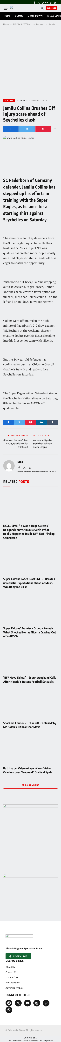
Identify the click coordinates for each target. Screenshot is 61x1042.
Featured (9, 100)
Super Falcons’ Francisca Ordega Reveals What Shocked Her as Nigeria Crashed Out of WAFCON (29, 632)
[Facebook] (9, 1003)
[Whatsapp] (9, 1009)
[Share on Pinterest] (43, 129)
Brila (22, 100)
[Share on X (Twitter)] (27, 129)
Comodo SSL (30, 1037)
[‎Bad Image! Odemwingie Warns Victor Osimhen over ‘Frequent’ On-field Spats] (30, 748)
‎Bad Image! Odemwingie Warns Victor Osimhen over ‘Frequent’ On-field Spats (28, 770)
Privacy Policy (13, 982)
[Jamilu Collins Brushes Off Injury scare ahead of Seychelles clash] (30, 154)
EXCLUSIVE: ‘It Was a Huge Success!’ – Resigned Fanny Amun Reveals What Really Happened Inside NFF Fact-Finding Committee (28, 531)
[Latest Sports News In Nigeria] (13, 8)
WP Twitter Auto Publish (18, 1040)
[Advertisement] (30, 61)
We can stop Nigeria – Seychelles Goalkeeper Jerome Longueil (42, 443)
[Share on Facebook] (11, 129)
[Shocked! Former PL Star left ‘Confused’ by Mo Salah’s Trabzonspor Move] (30, 703)
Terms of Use (12, 977)
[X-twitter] (18, 1003)
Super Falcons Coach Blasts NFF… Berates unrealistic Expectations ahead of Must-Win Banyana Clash (29, 583)
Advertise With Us (14, 987)
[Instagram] (36, 1003)
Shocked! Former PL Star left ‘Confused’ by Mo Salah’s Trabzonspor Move (29, 725)
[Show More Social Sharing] (55, 129)
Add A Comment (30, 785)
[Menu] (6, 8)
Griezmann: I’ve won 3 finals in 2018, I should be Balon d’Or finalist (15, 443)
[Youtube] (27, 1003)
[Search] (42, 8)
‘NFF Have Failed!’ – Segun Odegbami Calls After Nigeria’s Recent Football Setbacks (29, 679)
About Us (10, 966)
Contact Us (11, 972)
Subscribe (51, 8)
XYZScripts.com (46, 1040)
